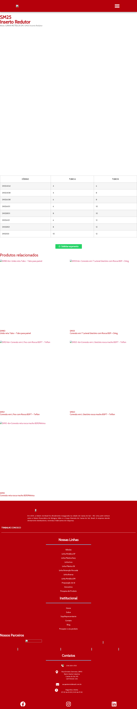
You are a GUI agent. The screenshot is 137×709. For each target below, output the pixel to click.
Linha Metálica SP (68, 554)
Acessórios (68, 587)
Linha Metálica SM (68, 579)
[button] (117, 6)
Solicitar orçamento (70, 246)
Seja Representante (68, 616)
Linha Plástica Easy (68, 558)
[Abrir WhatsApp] (130, 702)
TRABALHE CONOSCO (11, 527)
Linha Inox (68, 562)
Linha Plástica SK (68, 566)
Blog (68, 625)
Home (68, 608)
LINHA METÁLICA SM (14, 25)
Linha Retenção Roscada (68, 570)
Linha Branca (68, 574)
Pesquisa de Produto (68, 591)
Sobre (68, 612)
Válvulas (68, 550)
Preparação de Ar (68, 583)
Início (2, 25)
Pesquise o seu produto (68, 629)
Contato (68, 620)
